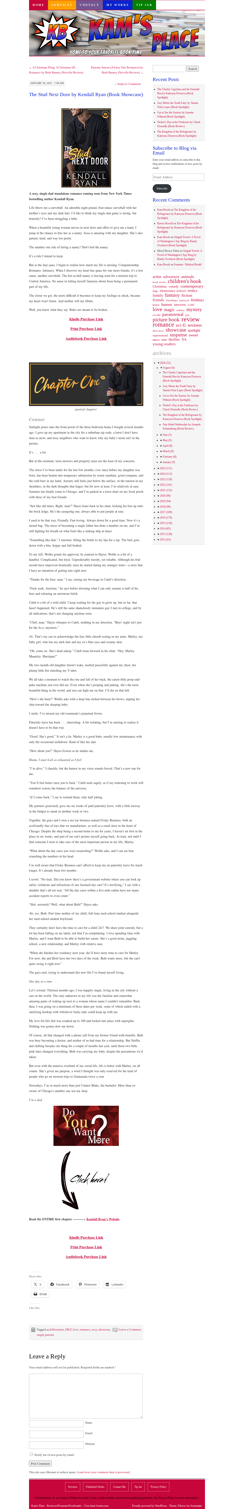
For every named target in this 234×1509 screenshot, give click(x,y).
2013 (166, 534)
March (168, 451)
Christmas (160, 286)
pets (187, 315)
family (158, 295)
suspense (178, 335)
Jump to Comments (128, 84)
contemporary (192, 286)
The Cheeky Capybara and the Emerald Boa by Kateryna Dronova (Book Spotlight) (178, 93)
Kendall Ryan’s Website (103, 1219)
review (190, 319)
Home (38, 5)
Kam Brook (163, 209)
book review (159, 282)
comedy (174, 286)
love (75, 1329)
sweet (193, 335)
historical (184, 300)
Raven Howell (165, 223)
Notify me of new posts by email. (54, 1455)
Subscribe (162, 188)
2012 (165, 539)
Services (62, 5)
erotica (192, 291)
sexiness (195, 325)
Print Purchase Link (86, 328)
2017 (166, 512)
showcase (104, 1329)
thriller (174, 340)
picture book (166, 320)
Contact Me (119, 1486)
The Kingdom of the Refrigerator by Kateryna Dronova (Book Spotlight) (179, 214)
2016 (166, 517)
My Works (117, 5)
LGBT (191, 305)
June (167, 434)
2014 (165, 528)
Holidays (197, 300)
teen (164, 339)
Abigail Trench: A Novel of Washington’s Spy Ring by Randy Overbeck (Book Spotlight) (178, 241)
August (169, 367)
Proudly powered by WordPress (149, 1505)
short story (158, 330)
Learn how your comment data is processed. (103, 1472)
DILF (68, 1329)
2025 (166, 468)
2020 (165, 495)
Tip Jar (144, 5)
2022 (166, 484)
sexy (94, 1329)
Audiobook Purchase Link (86, 338)
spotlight (194, 330)
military (180, 310)
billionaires (57, 1329)
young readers (164, 344)
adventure (171, 277)
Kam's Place (38, 1505)
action (157, 277)
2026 (165, 362)
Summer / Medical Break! (188, 264)
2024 (166, 473)
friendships (172, 300)
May (167, 440)
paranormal (172, 314)
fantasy (172, 295)
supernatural (160, 335)
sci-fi (181, 325)
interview (180, 305)
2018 (165, 506)
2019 (165, 501)
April (167, 445)
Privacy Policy (158, 1486)
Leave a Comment (130, 1329)
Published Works (95, 1486)
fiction (186, 295)
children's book (184, 281)
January (169, 462)
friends (158, 300)
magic (169, 310)
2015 (166, 523)
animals (187, 277)
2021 (166, 490)
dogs (155, 291)
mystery (194, 309)
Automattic (196, 1505)
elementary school (173, 291)
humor (166, 304)
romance (85, 1329)
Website (90, 1444)
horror (156, 305)
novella (156, 315)
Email (89, 1433)
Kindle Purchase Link (86, 319)
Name (88, 1422)
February (169, 456)
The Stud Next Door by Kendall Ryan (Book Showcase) (86, 94)
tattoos (156, 339)
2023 (166, 479)
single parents (45, 1334)
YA (184, 340)
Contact (89, 5)
